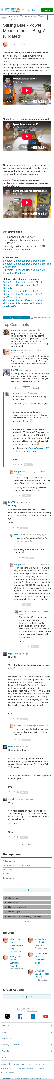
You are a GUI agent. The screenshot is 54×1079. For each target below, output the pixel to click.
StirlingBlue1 (9, 288)
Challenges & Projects (11, 1045)
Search (28, 10)
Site (23, 10)
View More (28, 845)
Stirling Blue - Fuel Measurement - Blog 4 (22, 294)
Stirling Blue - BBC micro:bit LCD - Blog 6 (22, 303)
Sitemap (41, 1068)
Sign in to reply (16, 318)
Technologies (7, 1038)
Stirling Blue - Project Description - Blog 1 (22, 282)
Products (5, 1051)
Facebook (20, 1016)
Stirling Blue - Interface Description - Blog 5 (23, 300)
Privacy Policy (8, 1068)
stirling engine (14, 912)
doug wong (13, 903)
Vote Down (18, 464)
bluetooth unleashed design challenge (24, 916)
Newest (36, 388)
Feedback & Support (18, 1064)
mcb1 (17, 534)
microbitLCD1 (9, 306)
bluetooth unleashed (17, 907)
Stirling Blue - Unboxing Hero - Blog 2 (20, 285)
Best (26, 388)
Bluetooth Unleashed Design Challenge (24, 260)
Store (4, 1057)
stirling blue (13, 898)
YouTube (46, 1016)
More (9, 17)
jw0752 (15, 370)
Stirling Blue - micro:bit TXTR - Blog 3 (20, 291)
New (49, 17)
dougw (13, 44)
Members (5, 1026)
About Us (5, 1064)
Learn (4, 1032)
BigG (11, 653)
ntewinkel (16, 330)
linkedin (33, 1016)
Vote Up (14, 464)
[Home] (11, 10)
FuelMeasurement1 (12, 297)
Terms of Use (40, 1064)
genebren (13, 799)
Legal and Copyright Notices (25, 1068)
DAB (10, 746)
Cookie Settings (8, 1072)
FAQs (30, 1064)
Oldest (18, 388)
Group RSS (27, 996)
